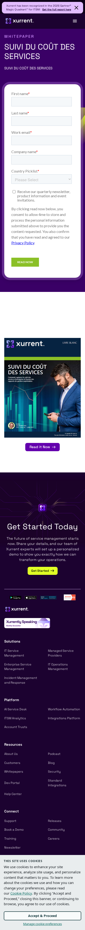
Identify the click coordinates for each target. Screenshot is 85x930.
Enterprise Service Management (17, 666)
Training (10, 839)
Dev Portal (12, 783)
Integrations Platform (64, 718)
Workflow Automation (64, 709)
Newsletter (12, 848)
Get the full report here (56, 9)
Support (10, 821)
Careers (54, 839)
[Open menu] (74, 21)
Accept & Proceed (42, 915)
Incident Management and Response (20, 680)
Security (54, 772)
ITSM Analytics (15, 718)
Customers (12, 763)
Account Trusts (15, 727)
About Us (11, 754)
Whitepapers (13, 772)
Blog (51, 763)
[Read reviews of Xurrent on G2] (70, 597)
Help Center (13, 794)
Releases (54, 821)
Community (56, 830)
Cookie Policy (21, 893)
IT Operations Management (58, 666)
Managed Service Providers (61, 653)
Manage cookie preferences (42, 924)
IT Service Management (14, 653)
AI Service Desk (15, 709)
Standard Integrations (57, 783)
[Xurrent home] (20, 21)
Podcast (54, 754)
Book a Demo (14, 830)
